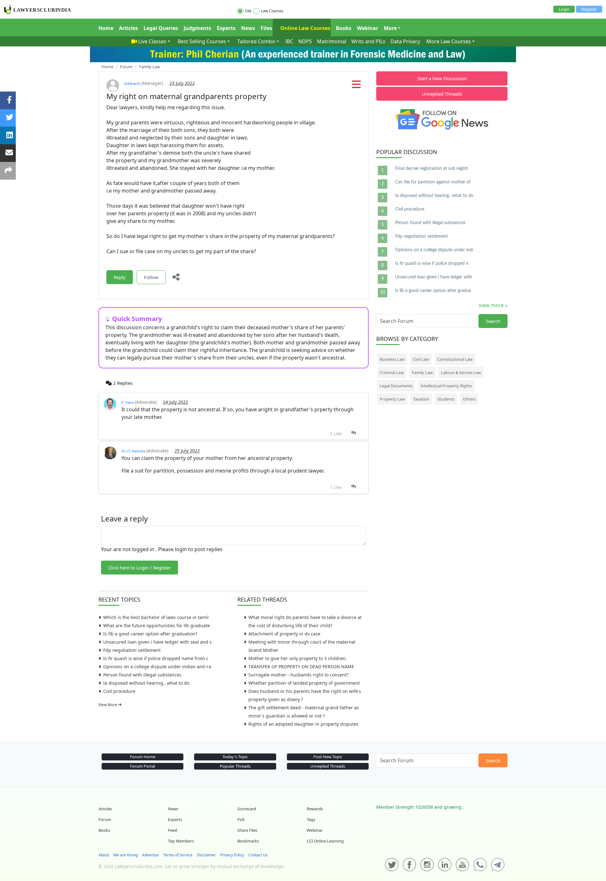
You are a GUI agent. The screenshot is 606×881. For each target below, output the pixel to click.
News (248, 28)
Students (445, 399)
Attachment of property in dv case (284, 634)
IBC (289, 41)
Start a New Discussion (442, 78)
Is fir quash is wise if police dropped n (431, 263)
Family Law (422, 372)
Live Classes (152, 41)
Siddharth (132, 83)
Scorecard (246, 809)
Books (343, 28)
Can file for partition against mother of (433, 182)
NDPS (305, 41)
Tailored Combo (256, 41)
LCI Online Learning (325, 841)
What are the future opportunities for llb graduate (156, 625)
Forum (104, 819)
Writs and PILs (368, 41)
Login (564, 9)
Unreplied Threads (442, 94)
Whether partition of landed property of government (304, 683)
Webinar (367, 28)
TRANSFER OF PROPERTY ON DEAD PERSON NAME (301, 667)
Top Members (181, 841)
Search (493, 321)
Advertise (150, 855)
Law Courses (272, 11)
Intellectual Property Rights (446, 386)
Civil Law (421, 359)
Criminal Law (392, 372)
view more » (493, 305)
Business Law (392, 359)
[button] (356, 86)
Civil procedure (119, 691)
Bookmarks (248, 841)
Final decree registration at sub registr (431, 168)
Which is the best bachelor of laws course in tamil (156, 617)
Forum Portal (142, 766)
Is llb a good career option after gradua (433, 291)
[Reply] (353, 433)
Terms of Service (178, 855)
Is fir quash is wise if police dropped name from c (155, 658)
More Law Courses (448, 41)
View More (108, 704)
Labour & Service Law (461, 372)
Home (105, 28)
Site (248, 11)
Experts (226, 28)
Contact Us (258, 855)
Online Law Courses (304, 28)
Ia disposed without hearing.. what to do (146, 683)
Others (469, 399)
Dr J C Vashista (133, 451)
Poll (240, 819)
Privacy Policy (232, 855)
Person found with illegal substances (142, 675)
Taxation (421, 399)
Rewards (315, 809)
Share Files (247, 830)
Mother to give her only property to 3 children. (297, 658)
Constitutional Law (454, 359)
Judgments (197, 28)
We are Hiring (125, 855)
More (390, 28)
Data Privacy (405, 41)
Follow (151, 277)
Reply (120, 277)
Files (266, 28)
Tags (311, 819)
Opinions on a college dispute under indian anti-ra (157, 667)
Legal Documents (396, 386)
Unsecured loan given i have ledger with (433, 277)
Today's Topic (235, 756)
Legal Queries (161, 28)
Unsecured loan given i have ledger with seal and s (157, 642)
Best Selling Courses (202, 41)
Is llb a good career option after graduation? (150, 634)
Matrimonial (331, 41)
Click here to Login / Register (139, 567)
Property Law (392, 399)
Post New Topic (327, 756)
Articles (128, 28)
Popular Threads (235, 766)
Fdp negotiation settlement (132, 650)
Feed (172, 830)
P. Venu (128, 402)
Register (589, 9)
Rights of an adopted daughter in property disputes (303, 724)
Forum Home (142, 756)
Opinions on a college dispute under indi (434, 250)
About (103, 855)
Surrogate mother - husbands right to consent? (298, 675)
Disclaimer (206, 855)
